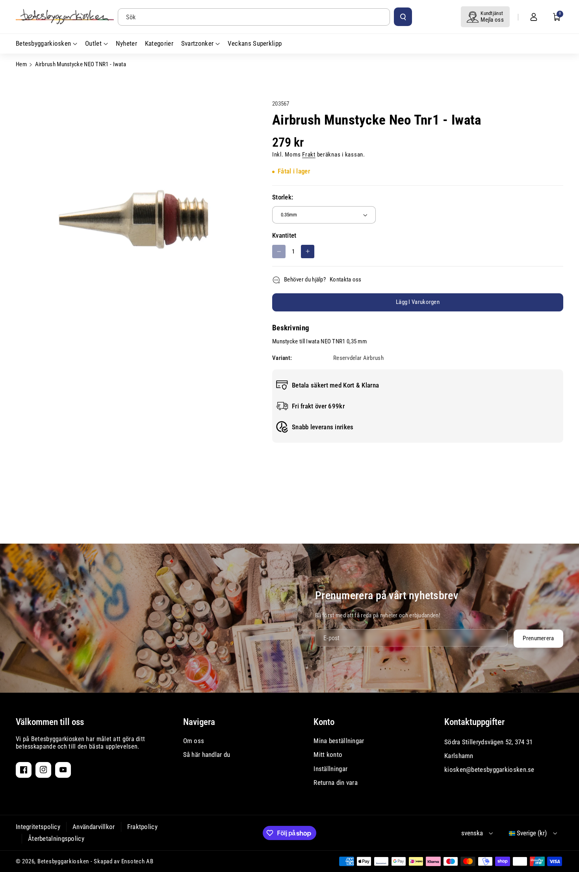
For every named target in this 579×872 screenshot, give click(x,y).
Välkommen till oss (50, 722)
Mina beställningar (339, 741)
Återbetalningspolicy (56, 838)
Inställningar (330, 769)
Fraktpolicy (142, 827)
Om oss (193, 741)
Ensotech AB (137, 861)
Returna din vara (336, 782)
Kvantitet (284, 235)
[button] (557, 17)
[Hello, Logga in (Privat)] (533, 17)
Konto (324, 722)
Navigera (199, 722)
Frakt (308, 154)
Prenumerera (538, 638)
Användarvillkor (93, 827)
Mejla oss (492, 19)
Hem (21, 64)
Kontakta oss (346, 279)
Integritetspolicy (38, 827)
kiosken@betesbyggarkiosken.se (489, 769)
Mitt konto (328, 754)
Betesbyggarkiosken (63, 861)
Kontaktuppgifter (474, 722)
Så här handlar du (206, 754)
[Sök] (403, 16)
